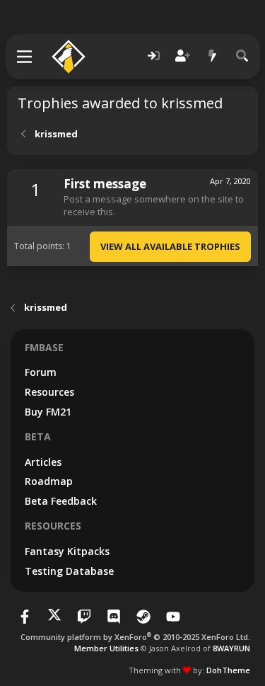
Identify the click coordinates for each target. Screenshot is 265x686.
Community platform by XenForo (135, 636)
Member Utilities (106, 648)
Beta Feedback (61, 501)
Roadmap (49, 481)
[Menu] (25, 57)
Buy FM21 (48, 411)
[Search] (242, 56)
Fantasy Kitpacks (67, 551)
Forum (41, 372)
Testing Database (69, 571)
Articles (43, 462)
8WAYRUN (231, 648)
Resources (49, 392)
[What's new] (213, 56)
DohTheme (228, 670)
